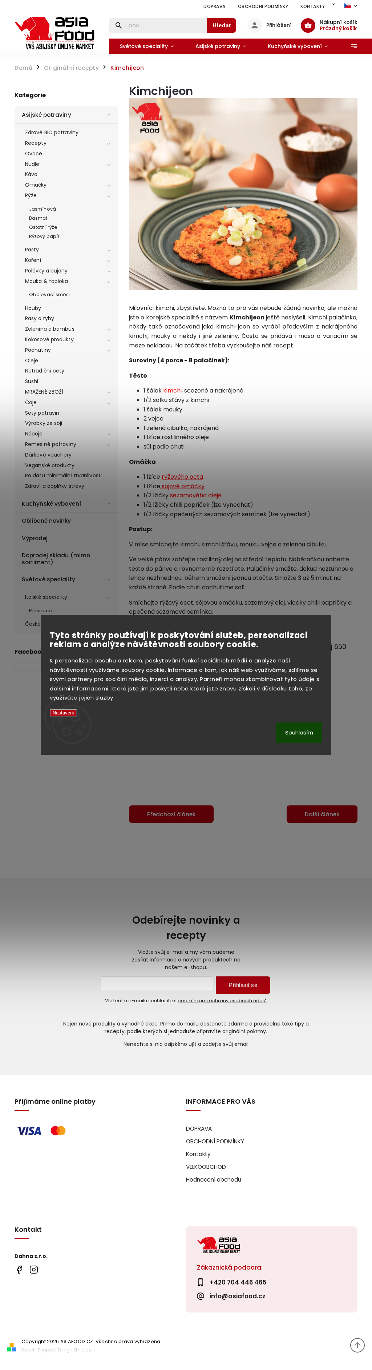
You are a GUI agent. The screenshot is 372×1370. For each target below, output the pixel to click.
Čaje (31, 402)
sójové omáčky (182, 486)
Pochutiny (38, 350)
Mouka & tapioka (46, 281)
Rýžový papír (44, 236)
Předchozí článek (171, 814)
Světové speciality (48, 579)
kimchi (172, 390)
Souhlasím (299, 733)
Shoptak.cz (85, 1350)
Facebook (19, 1269)
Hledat (222, 25)
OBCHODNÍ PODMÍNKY (263, 6)
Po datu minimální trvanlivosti (63, 475)
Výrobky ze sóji (43, 423)
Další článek (322, 814)
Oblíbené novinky (46, 521)
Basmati (39, 218)
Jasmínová (42, 209)
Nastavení (63, 713)
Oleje (32, 360)
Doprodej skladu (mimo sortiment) (56, 558)
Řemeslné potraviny (50, 444)
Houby (33, 308)
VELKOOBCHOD (206, 1167)
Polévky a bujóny (46, 270)
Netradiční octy (45, 370)
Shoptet (46, 1350)
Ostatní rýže (43, 227)
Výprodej (35, 538)
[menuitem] (147, 46)
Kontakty (312, 6)
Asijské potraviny (46, 115)
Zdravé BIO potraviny (51, 132)
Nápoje (34, 433)
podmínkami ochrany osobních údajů (222, 1000)
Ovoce (34, 153)
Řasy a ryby (39, 318)
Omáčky (36, 184)
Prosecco (40, 611)
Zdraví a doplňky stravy (54, 486)
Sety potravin (42, 413)
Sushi (32, 381)
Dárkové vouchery (48, 454)
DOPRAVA (214, 6)
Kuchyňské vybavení (51, 503)
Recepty (35, 143)
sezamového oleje (196, 495)
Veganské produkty (49, 465)
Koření (33, 260)
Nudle (32, 164)
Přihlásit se (243, 985)
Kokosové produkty (49, 339)
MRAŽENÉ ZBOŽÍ (44, 391)
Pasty (32, 249)
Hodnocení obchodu (213, 1179)
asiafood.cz (33, 1269)
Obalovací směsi (49, 294)
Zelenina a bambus (49, 328)
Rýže (31, 195)
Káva (31, 174)
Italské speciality (46, 597)
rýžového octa (182, 477)
